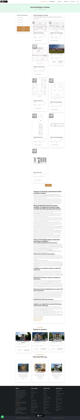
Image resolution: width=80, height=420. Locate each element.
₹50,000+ (31, 42)
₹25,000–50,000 (46, 41)
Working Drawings (38, 33)
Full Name (30, 9)
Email (29, 18)
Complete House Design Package (43, 34)
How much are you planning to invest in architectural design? (38, 39)
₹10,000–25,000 (38, 41)
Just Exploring (48, 37)
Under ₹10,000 (32, 41)
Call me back (47, 47)
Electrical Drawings (46, 33)
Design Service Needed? (32, 30)
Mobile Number (31, 14)
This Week (31, 37)
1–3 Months (42, 37)
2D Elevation (31, 33)
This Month (36, 37)
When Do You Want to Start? (33, 36)
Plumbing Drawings (32, 34)
